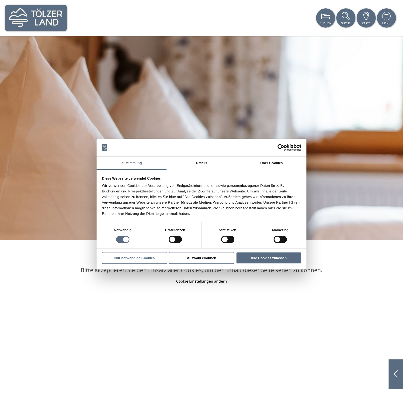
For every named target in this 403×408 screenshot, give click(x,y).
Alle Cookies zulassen (269, 258)
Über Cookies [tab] (271, 163)
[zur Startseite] (36, 18)
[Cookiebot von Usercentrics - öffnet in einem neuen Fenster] (281, 147)
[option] (201, 138)
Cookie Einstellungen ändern (201, 281)
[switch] (175, 239)
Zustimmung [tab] (131, 163)
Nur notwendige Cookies (134, 258)
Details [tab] (201, 163)
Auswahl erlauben (201, 258)
